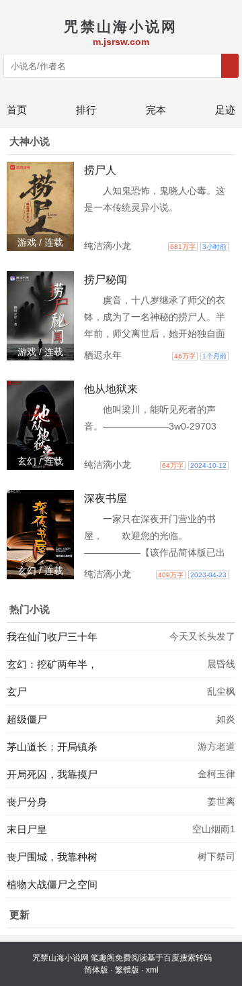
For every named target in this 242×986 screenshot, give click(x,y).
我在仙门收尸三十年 (52, 636)
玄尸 (17, 691)
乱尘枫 (221, 691)
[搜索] (230, 66)
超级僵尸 (27, 719)
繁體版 (127, 970)
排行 (86, 109)
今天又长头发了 (202, 636)
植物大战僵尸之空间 (52, 884)
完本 (156, 109)
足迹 (225, 109)
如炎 (225, 718)
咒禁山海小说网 (60, 958)
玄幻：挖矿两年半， (52, 664)
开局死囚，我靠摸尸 (52, 774)
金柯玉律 (216, 774)
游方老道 (216, 746)
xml (152, 970)
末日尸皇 (27, 829)
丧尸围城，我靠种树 (52, 856)
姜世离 (221, 801)
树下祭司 (216, 856)
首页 (17, 109)
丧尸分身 (27, 801)
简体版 (96, 970)
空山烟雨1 (213, 829)
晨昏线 (221, 663)
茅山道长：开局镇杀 (52, 746)
